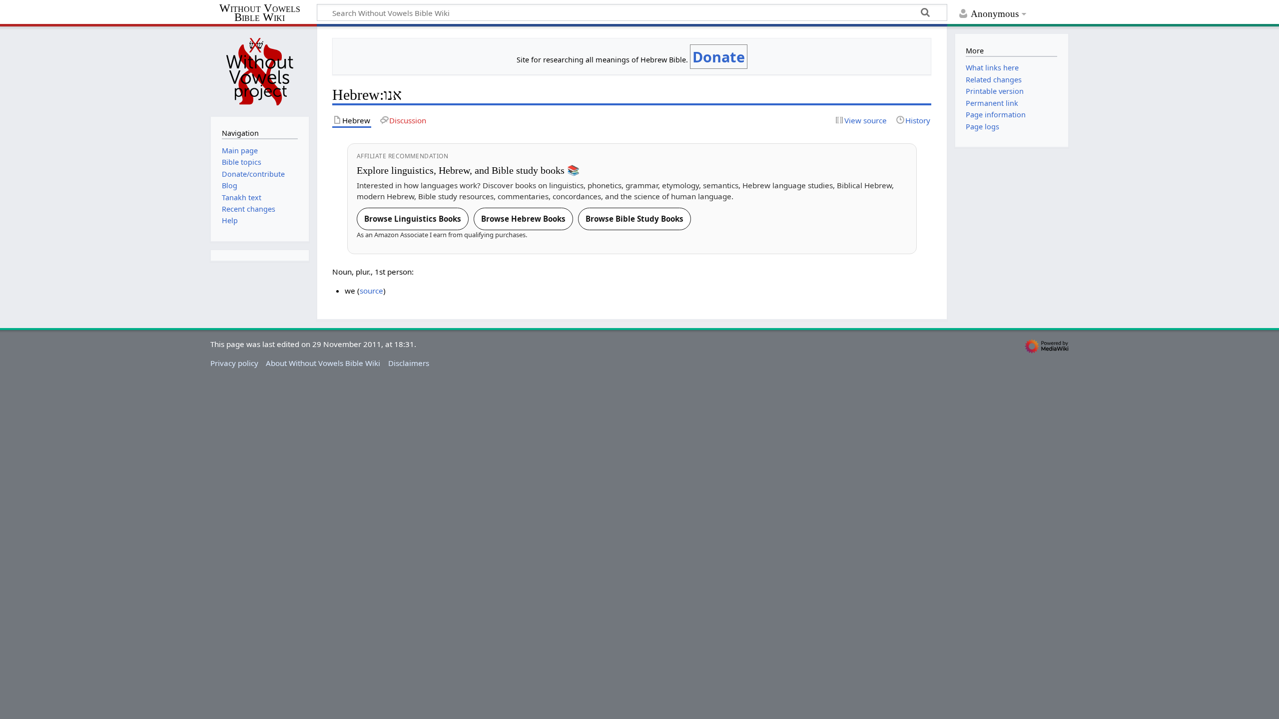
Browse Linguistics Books (412, 219)
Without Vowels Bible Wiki (259, 13)
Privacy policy (234, 363)
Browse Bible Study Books (634, 219)
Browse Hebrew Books (523, 219)
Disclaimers (408, 363)
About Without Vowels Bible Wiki (323, 363)
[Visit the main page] (259, 70)
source (371, 291)
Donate (718, 56)
